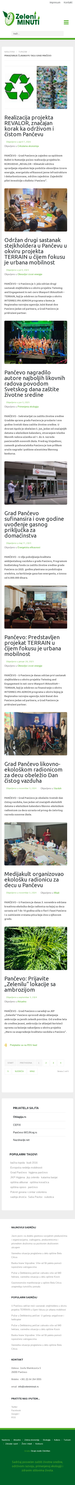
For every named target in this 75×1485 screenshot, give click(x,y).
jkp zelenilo (33, 1177)
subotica (49, 1196)
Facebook (16, 1410)
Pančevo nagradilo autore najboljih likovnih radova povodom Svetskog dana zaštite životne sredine (34, 383)
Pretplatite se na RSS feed (23, 1045)
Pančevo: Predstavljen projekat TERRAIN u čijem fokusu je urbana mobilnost (32, 645)
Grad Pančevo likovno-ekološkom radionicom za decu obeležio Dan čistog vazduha (33, 772)
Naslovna (9, 52)
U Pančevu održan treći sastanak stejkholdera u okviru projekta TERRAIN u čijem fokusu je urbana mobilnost (39, 1308)
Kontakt (68, 2)
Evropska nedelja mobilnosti (26, 1167)
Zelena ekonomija (31, 1440)
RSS (13, 1417)
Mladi (56, 892)
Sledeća (19, 1071)
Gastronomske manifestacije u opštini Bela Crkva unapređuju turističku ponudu (36, 1284)
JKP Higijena (17, 1177)
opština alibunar (19, 1182)
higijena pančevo (38, 1172)
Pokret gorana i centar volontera (28, 1192)
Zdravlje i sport (11, 1444)
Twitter (14, 1407)
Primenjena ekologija (28, 406)
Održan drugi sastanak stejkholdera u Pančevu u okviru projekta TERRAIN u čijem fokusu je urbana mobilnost (35, 251)
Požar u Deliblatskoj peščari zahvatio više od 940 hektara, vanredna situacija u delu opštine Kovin (36, 1275)
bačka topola (17, 1162)
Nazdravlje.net (21, 1139)
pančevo (33, 1187)
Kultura (57, 1440)
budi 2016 (32, 1162)
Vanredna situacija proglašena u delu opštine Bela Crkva (36, 1255)
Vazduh (57, 788)
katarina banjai (49, 1177)
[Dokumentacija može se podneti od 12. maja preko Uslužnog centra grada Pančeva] (35, 483)
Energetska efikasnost (29, 547)
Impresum (55, 2)
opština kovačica (39, 1182)
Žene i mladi (27, 1444)
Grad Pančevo (18, 1172)
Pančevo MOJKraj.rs (25, 1132)
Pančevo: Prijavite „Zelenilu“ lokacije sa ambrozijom (30, 984)
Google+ (15, 1414)
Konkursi (39, 1444)
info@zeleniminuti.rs (28, 1386)
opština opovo (18, 1187)
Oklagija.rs (19, 1116)
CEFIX (17, 1124)
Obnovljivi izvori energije (30, 274)
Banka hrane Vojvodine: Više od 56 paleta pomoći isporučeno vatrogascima (36, 1265)
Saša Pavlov (35, 1196)
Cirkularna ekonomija (28, 146)
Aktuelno (21, 1001)
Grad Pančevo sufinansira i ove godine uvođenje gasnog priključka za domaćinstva (34, 524)
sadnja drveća (18, 1196)
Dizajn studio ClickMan (40, 1451)
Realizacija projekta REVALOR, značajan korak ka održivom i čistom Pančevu (29, 125)
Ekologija (46, 1440)
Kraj (32, 1071)
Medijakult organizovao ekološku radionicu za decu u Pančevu (34, 879)
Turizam (22, 52)
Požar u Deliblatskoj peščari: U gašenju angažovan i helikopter (37, 1317)
